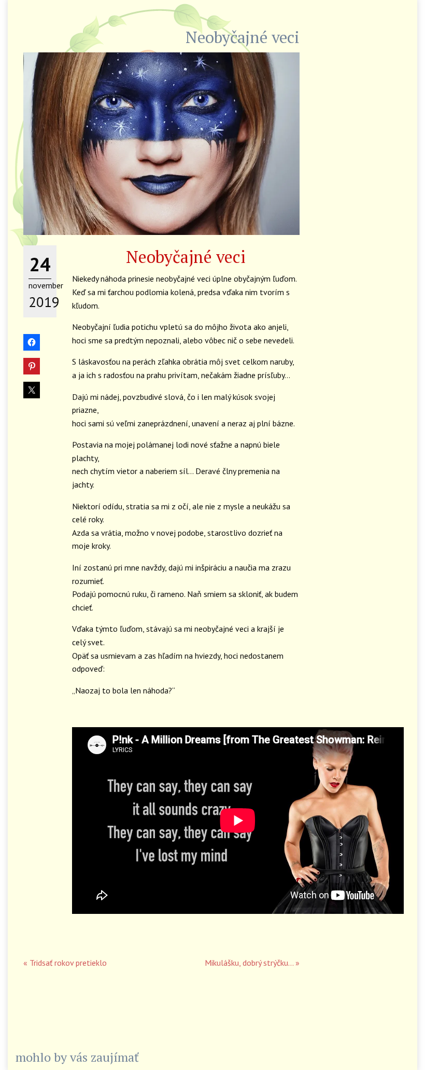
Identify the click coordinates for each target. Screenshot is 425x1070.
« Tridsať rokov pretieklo (65, 962)
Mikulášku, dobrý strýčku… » (252, 962)
